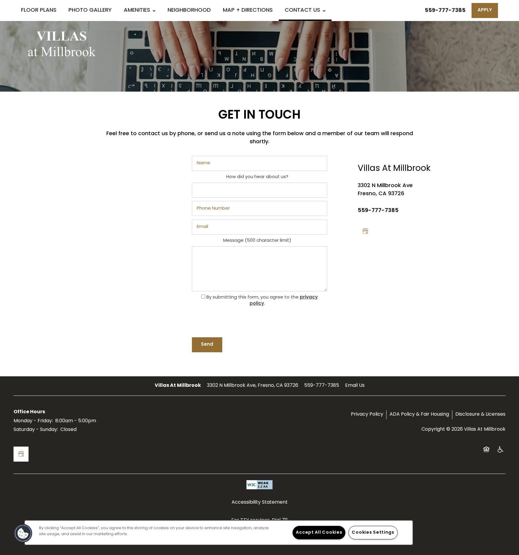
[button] (485, 10)
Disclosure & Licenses (480, 414)
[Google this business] (365, 231)
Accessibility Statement (260, 502)
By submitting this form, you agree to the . (262, 301)
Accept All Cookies (319, 532)
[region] (218, 532)
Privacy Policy (367, 414)
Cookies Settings (373, 532)
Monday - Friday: (33, 421)
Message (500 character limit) (257, 241)
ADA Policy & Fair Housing (419, 414)
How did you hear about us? (257, 177)
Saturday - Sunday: (36, 430)
